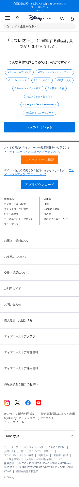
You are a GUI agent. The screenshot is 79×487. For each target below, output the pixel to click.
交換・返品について (17, 272)
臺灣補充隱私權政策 (27, 471)
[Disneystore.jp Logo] (40, 18)
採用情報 (9, 463)
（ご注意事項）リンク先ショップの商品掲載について (33, 459)
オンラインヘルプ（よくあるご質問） (44, 447)
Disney (47, 198)
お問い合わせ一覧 (13, 451)
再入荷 (47, 213)
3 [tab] (44, 11)
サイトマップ (11, 224)
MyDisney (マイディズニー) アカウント (29, 418)
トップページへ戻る (39, 127)
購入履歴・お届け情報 (18, 320)
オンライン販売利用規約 (19, 413)
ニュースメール (14, 422)
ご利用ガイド (12, 288)
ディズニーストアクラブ (19, 336)
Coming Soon (51, 209)
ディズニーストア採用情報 (21, 368)
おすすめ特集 (11, 213)
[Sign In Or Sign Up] (17, 18)
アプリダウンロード (39, 184)
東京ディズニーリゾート (57, 218)
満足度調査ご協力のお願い (21, 384)
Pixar (46, 204)
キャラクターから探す (16, 209)
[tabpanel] (39, 6)
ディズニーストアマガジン (18, 218)
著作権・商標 (60, 455)
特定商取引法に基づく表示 (58, 413)
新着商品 (9, 198)
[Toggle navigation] (7, 19)
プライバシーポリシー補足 (18, 455)
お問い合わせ (12, 304)
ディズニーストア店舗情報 (21, 352)
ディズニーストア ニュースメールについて (34, 151)
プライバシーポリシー (41, 451)
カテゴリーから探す (15, 204)
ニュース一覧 (11, 447)
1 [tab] (38, 11)
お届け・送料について (18, 240)
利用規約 (43, 455)
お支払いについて (15, 256)
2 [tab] (41, 11)
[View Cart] (72, 19)
